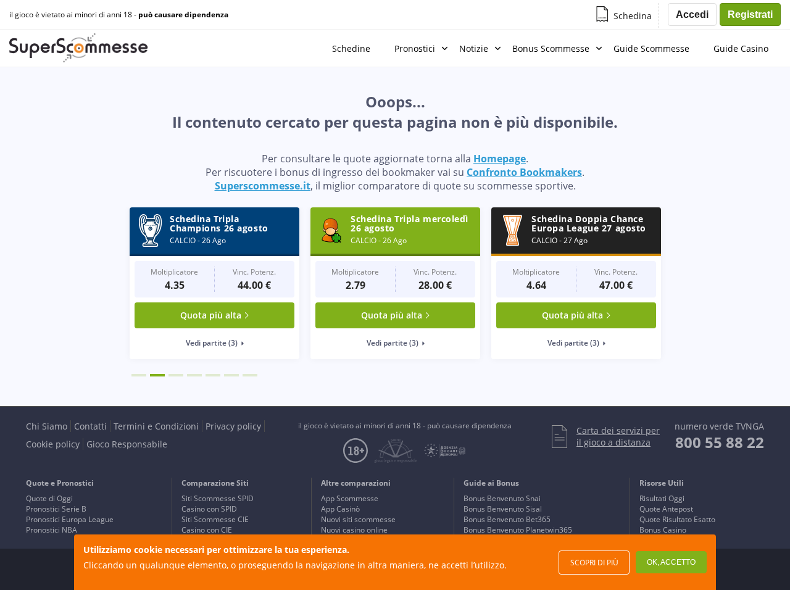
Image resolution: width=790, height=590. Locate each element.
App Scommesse (349, 498)
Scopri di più (594, 562)
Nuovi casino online (354, 530)
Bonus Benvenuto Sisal (503, 509)
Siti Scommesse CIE (215, 519)
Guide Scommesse (651, 48)
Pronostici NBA (51, 530)
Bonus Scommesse (550, 48)
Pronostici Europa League (70, 519)
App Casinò (340, 509)
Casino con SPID (209, 509)
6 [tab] (231, 375)
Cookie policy (53, 444)
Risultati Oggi (661, 498)
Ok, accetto (671, 562)
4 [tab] (194, 375)
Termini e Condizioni (156, 426)
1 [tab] (138, 375)
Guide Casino (740, 48)
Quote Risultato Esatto (677, 519)
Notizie (473, 48)
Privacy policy (233, 426)
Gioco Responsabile (126, 444)
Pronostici (414, 48)
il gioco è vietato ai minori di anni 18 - (118, 15)
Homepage (499, 158)
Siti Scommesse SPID (217, 498)
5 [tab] (213, 375)
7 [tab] (250, 375)
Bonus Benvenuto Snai (502, 498)
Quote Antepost (666, 509)
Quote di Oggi (49, 498)
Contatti (90, 426)
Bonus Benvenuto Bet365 (507, 519)
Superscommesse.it (262, 186)
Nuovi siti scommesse (358, 519)
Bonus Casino (662, 530)
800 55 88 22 (719, 442)
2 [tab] (157, 375)
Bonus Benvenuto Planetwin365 (518, 530)
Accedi (692, 14)
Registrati (750, 14)
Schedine (351, 48)
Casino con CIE (206, 530)
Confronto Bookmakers (524, 172)
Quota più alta (210, 315)
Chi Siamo (46, 426)
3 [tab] (175, 375)
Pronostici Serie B (56, 509)
